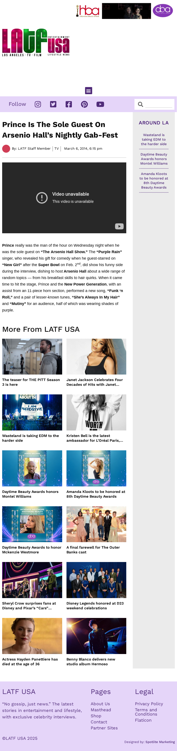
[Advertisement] (125, 51)
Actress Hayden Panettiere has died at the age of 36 (30, 661)
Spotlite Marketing (160, 742)
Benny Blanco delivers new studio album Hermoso (90, 661)
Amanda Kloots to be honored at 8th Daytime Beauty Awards (95, 494)
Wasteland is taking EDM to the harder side (30, 438)
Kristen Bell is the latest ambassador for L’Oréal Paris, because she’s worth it (93, 438)
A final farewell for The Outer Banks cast (93, 549)
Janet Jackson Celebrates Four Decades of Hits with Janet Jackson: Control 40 (94, 382)
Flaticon (143, 720)
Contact (99, 721)
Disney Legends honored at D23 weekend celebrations (95, 605)
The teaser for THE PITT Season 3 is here (31, 382)
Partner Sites (104, 727)
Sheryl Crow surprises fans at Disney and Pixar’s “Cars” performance (29, 605)
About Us (100, 703)
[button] (88, 90)
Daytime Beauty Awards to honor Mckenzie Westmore (31, 549)
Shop (96, 715)
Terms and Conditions (146, 712)
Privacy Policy (149, 703)
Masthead (101, 709)
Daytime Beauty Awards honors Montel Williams (30, 494)
